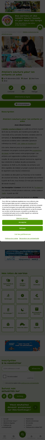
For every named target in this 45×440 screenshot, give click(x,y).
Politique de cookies (11, 238)
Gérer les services (22, 218)
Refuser (22, 228)
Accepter (22, 222)
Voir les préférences (22, 234)
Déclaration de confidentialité (29, 238)
